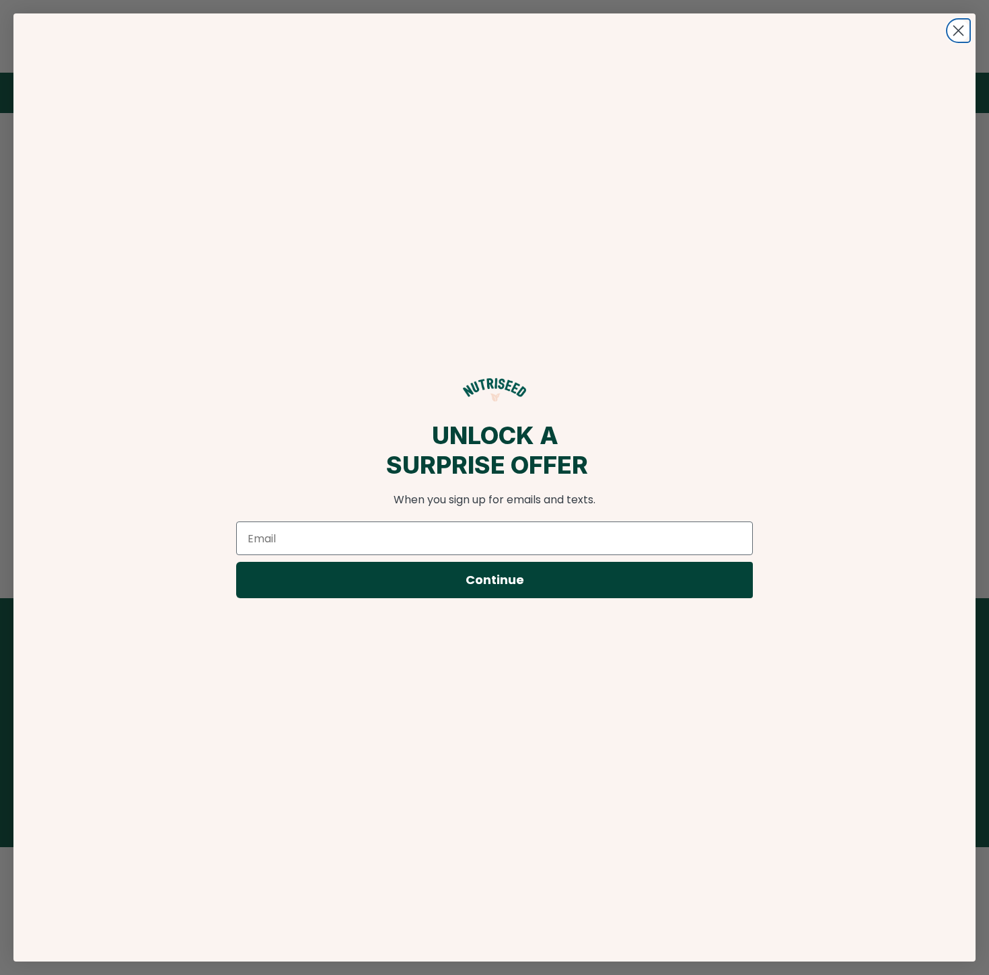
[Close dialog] (958, 30)
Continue (495, 579)
